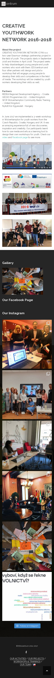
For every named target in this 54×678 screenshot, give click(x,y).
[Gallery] (22, 281)
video (5, 137)
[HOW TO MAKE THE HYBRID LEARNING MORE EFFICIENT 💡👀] (27, 394)
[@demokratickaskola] (27, 545)
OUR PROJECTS (36, 658)
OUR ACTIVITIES (18, 658)
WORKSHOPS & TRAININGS (27, 661)
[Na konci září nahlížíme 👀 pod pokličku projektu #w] (27, 344)
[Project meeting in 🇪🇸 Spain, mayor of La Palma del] (27, 495)
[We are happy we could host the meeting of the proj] (27, 445)
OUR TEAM (25, 664)
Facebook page (20, 137)
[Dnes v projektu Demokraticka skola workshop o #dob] (27, 596)
